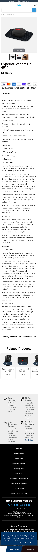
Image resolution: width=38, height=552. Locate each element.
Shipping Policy (19, 468)
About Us (19, 449)
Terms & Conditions (19, 454)
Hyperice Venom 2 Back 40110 (23, 370)
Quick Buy (7, 363)
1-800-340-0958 (20, 505)
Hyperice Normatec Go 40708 (8, 370)
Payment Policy (19, 488)
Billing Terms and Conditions (19, 478)
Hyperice (10, 15)
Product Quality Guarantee (19, 493)
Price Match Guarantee (19, 464)
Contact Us (19, 473)
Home (3, 15)
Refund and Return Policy (19, 483)
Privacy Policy (19, 459)
